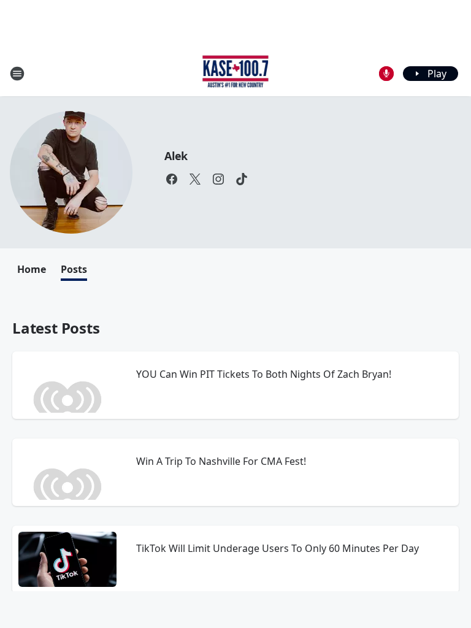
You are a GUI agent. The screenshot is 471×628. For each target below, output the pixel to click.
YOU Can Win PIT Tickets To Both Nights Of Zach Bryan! (263, 374)
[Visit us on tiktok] (241, 179)
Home (31, 269)
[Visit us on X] (195, 179)
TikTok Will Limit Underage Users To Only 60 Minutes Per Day (277, 548)
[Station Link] (236, 73)
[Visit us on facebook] (171, 179)
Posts (74, 269)
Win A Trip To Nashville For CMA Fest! (221, 461)
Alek (176, 155)
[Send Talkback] (386, 73)
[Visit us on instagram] (218, 179)
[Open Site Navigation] (17, 73)
